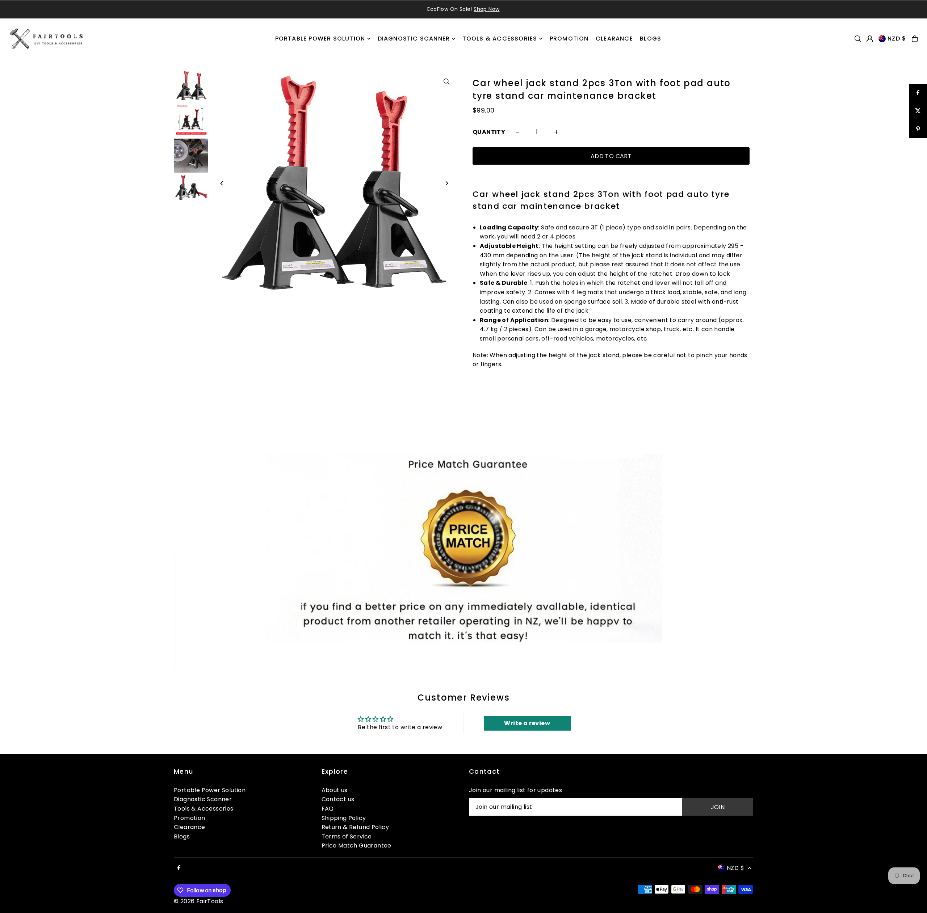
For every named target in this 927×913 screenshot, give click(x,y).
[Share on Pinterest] (918, 129)
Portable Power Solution (210, 790)
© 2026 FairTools (198, 901)
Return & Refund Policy (355, 827)
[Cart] (915, 38)
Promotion (189, 818)
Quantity (489, 132)
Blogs (182, 836)
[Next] (446, 183)
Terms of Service (347, 836)
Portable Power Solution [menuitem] (320, 38)
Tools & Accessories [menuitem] (499, 38)
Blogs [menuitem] (650, 38)
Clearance (189, 827)
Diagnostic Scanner (203, 799)
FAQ (328, 808)
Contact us (338, 799)
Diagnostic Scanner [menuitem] (414, 38)
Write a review (527, 723)
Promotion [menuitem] (569, 38)
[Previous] (222, 183)
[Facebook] (178, 868)
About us (335, 790)
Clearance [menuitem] (614, 38)
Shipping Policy (344, 818)
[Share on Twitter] (918, 111)
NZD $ (897, 38)
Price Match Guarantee (356, 845)
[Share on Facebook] (918, 93)
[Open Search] (858, 38)
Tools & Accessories (204, 808)
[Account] (870, 38)
